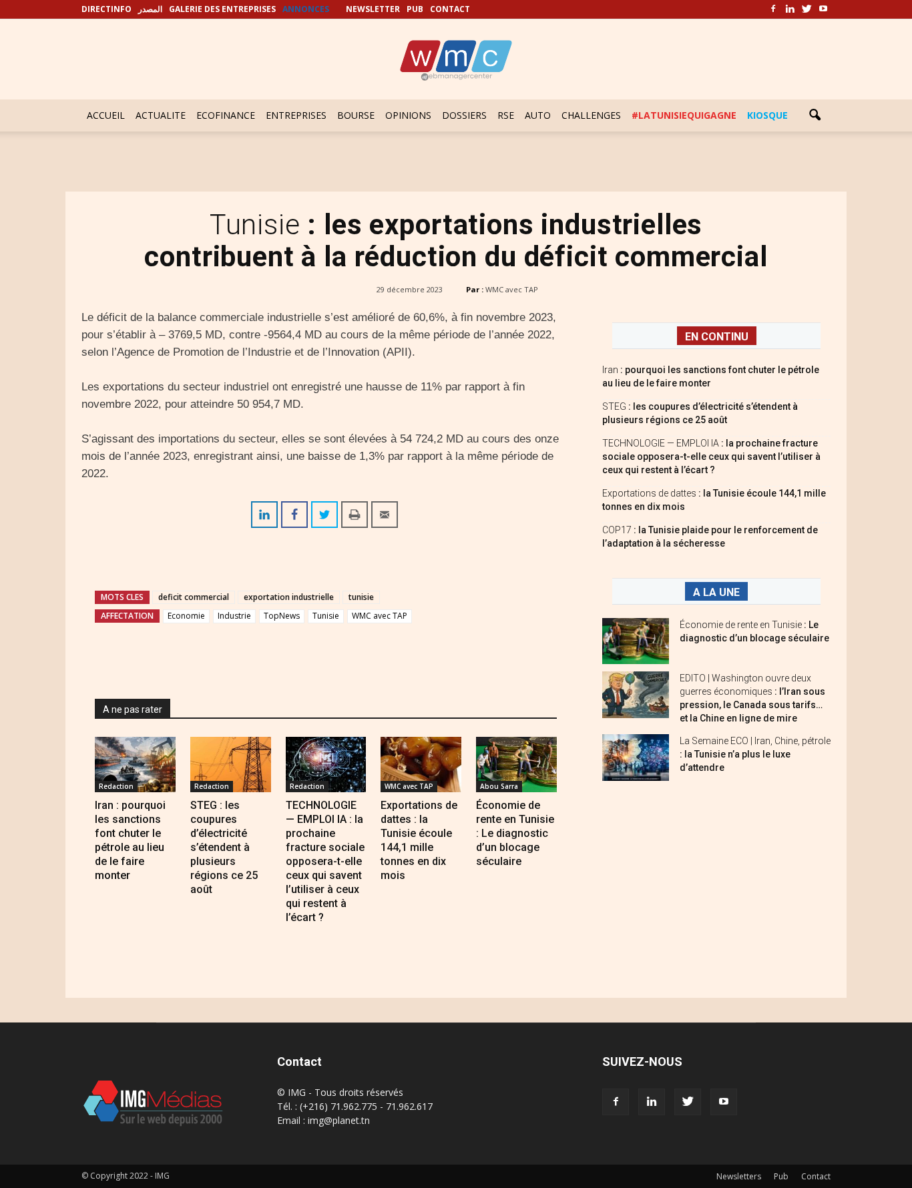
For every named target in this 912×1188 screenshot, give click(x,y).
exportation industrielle (289, 597)
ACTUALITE (161, 115)
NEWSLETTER (373, 9)
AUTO (538, 115)
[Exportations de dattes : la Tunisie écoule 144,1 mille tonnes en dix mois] (421, 764)
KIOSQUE (767, 115)
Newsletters (738, 1176)
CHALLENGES (591, 115)
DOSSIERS (464, 115)
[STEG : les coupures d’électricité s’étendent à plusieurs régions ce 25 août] (230, 764)
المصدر (150, 9)
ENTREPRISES (296, 115)
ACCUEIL (106, 115)
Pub (781, 1176)
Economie (186, 615)
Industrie (234, 615)
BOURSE (356, 115)
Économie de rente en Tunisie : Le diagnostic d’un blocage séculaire (515, 833)
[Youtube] (823, 9)
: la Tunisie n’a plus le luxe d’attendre (755, 754)
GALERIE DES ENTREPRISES (222, 9)
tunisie (361, 597)
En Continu (716, 336)
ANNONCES (305, 9)
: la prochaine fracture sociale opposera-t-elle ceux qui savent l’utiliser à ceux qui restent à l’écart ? (711, 456)
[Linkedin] (789, 9)
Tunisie (325, 615)
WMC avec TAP (511, 289)
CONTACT (450, 9)
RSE (505, 115)
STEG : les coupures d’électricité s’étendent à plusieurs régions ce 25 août (224, 847)
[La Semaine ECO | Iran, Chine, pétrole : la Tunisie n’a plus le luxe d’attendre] (635, 757)
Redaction (116, 786)
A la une (716, 592)
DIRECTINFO (106, 9)
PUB (415, 9)
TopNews (282, 615)
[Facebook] (773, 9)
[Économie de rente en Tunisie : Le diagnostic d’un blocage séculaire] (516, 764)
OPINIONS (408, 115)
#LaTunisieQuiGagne (684, 115)
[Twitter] (806, 9)
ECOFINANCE (225, 115)
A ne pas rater (132, 709)
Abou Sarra (499, 786)
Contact (816, 1176)
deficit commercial (193, 597)
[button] (815, 115)
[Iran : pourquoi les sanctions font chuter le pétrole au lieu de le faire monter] (135, 764)
